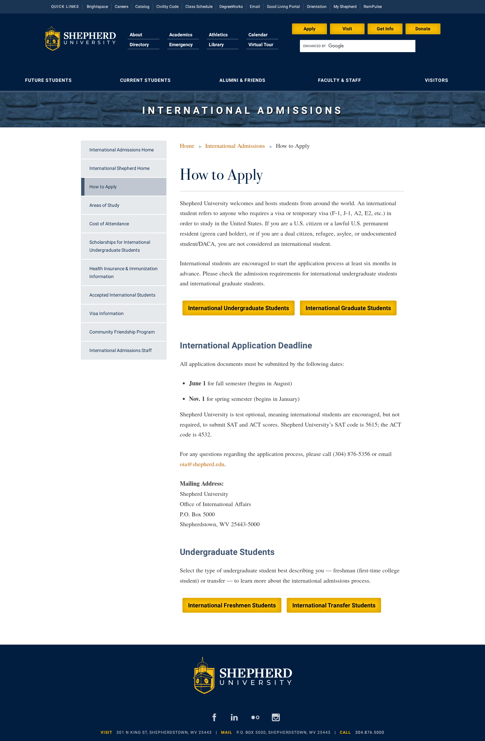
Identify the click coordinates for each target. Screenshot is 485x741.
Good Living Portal (283, 6)
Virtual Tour (260, 44)
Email (255, 6)
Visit (347, 28)
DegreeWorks (231, 6)
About (136, 34)
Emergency (181, 44)
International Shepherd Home (119, 168)
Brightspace (97, 6)
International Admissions (235, 145)
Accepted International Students (122, 295)
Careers (121, 6)
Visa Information (106, 313)
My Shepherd (345, 6)
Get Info (385, 28)
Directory (139, 44)
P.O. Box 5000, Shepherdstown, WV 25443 (284, 732)
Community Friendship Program (122, 332)
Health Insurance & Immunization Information (123, 272)
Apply (309, 28)
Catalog (142, 6)
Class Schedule (198, 6)
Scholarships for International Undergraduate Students (119, 246)
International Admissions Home (121, 149)
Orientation (317, 6)
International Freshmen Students (232, 605)
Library (216, 44)
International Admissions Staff (120, 350)
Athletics (218, 34)
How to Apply (103, 186)
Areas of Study (104, 205)
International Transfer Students (333, 605)
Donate (423, 28)
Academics (180, 34)
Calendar (258, 34)
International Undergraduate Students (238, 308)
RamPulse (373, 6)
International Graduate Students (348, 308)
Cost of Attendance (109, 223)
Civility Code (167, 6)
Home (187, 145)
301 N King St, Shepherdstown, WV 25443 (164, 732)
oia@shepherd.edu (202, 464)
